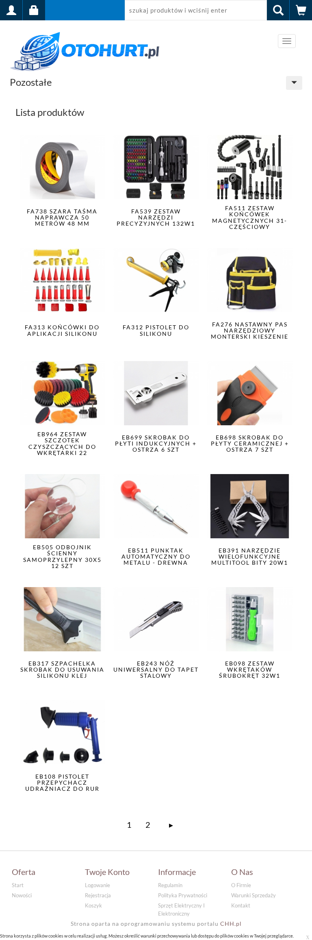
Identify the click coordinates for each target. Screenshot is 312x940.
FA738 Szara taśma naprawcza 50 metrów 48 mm (62, 217)
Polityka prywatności (182, 895)
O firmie (241, 885)
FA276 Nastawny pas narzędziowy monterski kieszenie (249, 330)
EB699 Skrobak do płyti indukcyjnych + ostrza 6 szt (156, 443)
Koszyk (93, 905)
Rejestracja (98, 895)
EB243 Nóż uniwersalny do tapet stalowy (156, 669)
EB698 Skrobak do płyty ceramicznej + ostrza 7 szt (250, 443)
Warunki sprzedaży (253, 895)
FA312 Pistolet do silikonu (156, 330)
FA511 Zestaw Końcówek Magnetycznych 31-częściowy (249, 217)
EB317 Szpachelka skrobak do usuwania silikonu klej (62, 669)
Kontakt (240, 905)
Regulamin (170, 885)
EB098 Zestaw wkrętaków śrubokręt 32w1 (249, 669)
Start (18, 885)
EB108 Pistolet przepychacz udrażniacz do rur (62, 782)
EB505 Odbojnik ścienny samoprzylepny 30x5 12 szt (62, 556)
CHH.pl (231, 923)
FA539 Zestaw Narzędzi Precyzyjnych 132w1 (156, 217)
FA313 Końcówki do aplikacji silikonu (62, 330)
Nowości (22, 895)
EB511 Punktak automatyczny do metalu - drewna (156, 556)
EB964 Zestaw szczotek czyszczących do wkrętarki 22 (62, 443)
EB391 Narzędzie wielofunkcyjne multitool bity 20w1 (249, 556)
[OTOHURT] (85, 50)
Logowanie (97, 885)
